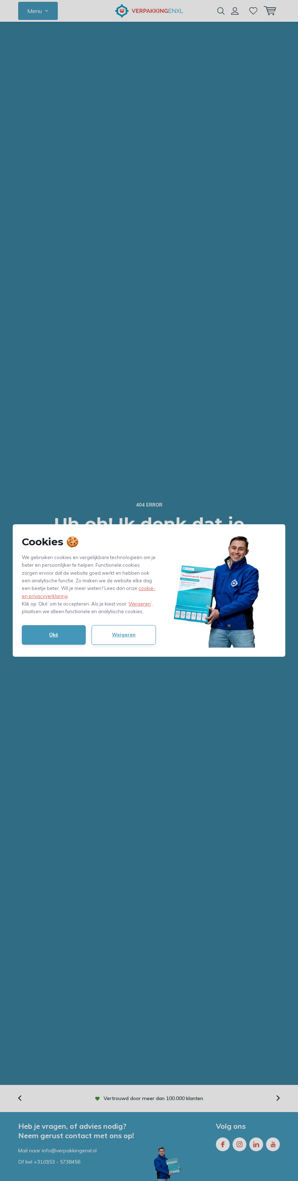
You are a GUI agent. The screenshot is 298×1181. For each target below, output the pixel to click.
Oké (53, 634)
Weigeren (140, 604)
